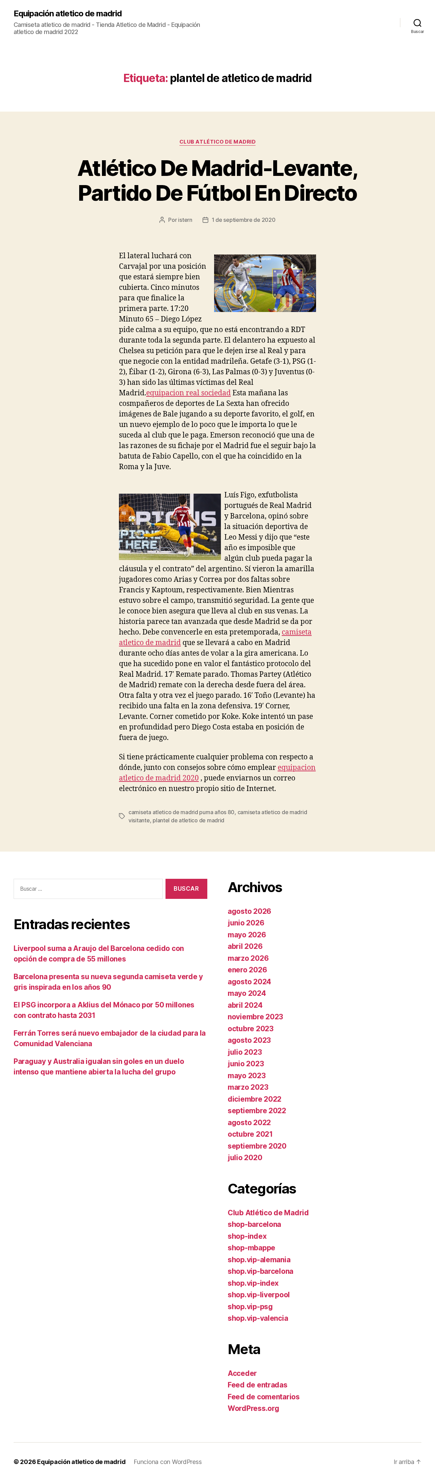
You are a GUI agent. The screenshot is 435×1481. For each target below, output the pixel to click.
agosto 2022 (249, 1122)
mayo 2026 (247, 935)
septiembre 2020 (257, 1146)
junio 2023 (246, 1063)
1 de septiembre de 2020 (244, 219)
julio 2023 (245, 1052)
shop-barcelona (254, 1224)
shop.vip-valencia (258, 1318)
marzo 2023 (248, 1087)
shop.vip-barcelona (260, 1271)
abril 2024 (245, 1005)
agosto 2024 (249, 981)
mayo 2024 (247, 993)
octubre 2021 (250, 1134)
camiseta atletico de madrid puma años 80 (181, 812)
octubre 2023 (251, 1028)
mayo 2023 (247, 1075)
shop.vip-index (253, 1283)
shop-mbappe (251, 1248)
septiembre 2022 (257, 1110)
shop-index (247, 1236)
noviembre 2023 (255, 1017)
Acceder (242, 1373)
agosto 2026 (249, 911)
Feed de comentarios (264, 1397)
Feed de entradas (258, 1385)
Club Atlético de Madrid (217, 142)
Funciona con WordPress (168, 1461)
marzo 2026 (248, 958)
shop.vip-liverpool (259, 1294)
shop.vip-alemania (259, 1259)
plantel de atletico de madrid (188, 820)
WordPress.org (253, 1408)
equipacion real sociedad (188, 393)
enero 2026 (247, 970)
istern (185, 219)
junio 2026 (246, 923)
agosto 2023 (249, 1040)
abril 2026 (245, 946)
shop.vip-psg (250, 1306)
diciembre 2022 (254, 1099)
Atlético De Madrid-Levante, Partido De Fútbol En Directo (217, 180)
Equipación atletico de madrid (68, 14)
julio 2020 (245, 1157)
